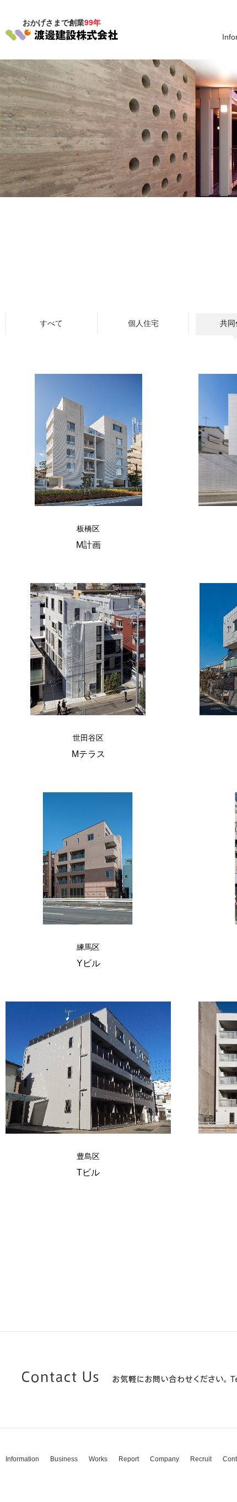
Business (64, 1459)
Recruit (201, 1459)
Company (164, 1459)
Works (98, 1459)
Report (128, 1459)
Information (22, 1459)
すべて (51, 323)
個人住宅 (143, 323)
